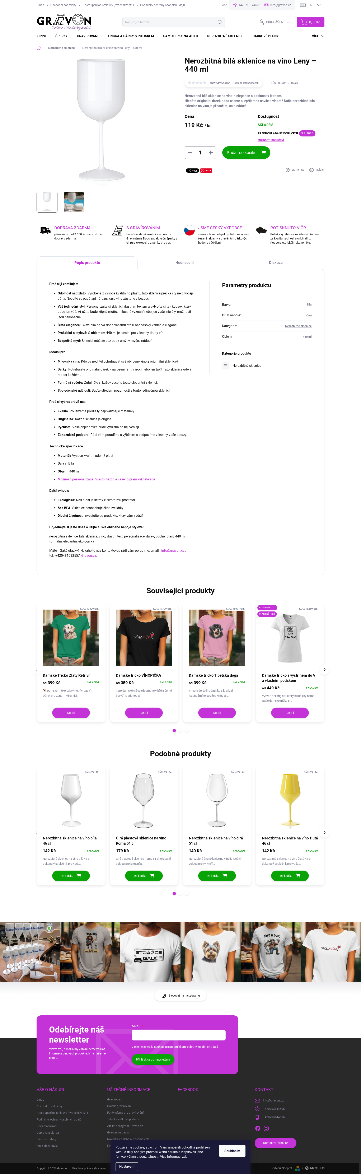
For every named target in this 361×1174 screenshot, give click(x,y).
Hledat (219, 22)
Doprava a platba (48, 1132)
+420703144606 (274, 1108)
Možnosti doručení (271, 140)
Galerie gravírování (119, 1106)
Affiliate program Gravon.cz (125, 1126)
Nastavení (126, 1167)
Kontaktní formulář (275, 1143)
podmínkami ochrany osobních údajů (194, 1046)
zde (184, 1157)
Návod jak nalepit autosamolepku (128, 1139)
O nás (40, 5)
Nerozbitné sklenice (298, 326)
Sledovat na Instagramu (184, 995)
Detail (71, 712)
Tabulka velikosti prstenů (123, 1119)
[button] (174, 730)
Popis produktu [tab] (87, 262)
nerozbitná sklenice (63, 536)
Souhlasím (232, 1151)
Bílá (309, 304)
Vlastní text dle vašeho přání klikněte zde (106, 479)
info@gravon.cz (172, 551)
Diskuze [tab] (276, 262)
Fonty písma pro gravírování (125, 1112)
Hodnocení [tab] (184, 262)
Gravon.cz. (89, 556)
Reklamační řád (47, 1126)
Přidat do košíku (242, 152)
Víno (309, 315)
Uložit (208, 170)
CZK (312, 5)
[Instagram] (266, 1127)
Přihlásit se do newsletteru (153, 1059)
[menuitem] (44, 36)
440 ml (307, 336)
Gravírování (114, 1099)
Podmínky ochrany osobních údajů (162, 5)
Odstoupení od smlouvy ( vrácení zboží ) (108, 5)
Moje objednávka (47, 1145)
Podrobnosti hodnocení (246, 82)
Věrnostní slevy (46, 1139)
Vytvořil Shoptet (282, 1168)
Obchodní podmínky (63, 5)
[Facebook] (258, 1127)
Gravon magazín (118, 1132)
